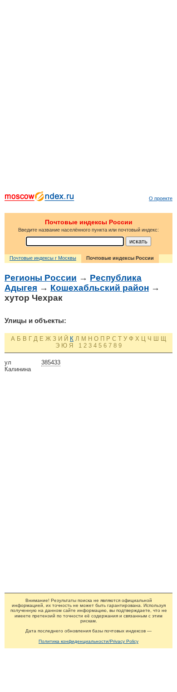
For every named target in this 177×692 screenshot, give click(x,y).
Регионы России (41, 278)
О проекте (160, 198)
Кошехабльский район (99, 288)
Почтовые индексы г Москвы (43, 258)
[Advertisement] (88, 98)
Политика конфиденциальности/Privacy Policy (88, 641)
